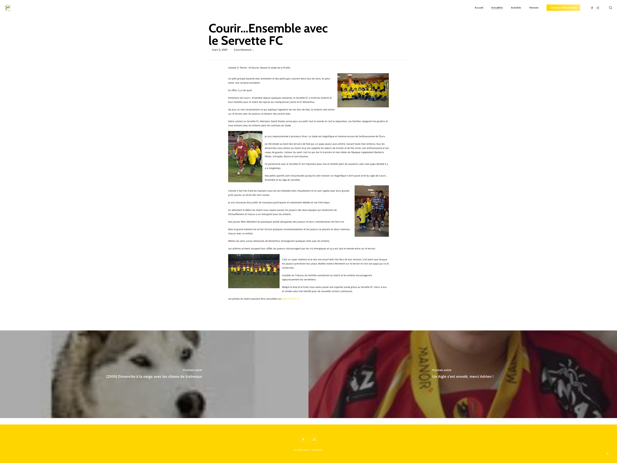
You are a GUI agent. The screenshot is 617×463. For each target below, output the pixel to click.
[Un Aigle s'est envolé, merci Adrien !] (462, 374)
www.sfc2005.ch (291, 298)
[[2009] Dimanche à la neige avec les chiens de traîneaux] (154, 374)
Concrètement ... (244, 50)
